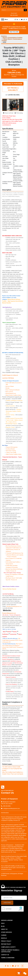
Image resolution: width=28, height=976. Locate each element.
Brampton (19, 409)
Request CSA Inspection (12, 447)
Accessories (13, 634)
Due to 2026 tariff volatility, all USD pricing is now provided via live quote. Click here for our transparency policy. (13, 867)
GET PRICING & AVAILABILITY (13, 89)
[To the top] (22, 966)
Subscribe (7, 902)
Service (15, 631)
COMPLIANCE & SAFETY (8, 947)
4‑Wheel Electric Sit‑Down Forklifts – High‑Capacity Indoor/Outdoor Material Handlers (12, 301)
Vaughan (14, 411)
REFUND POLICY (6, 944)
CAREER (3, 935)
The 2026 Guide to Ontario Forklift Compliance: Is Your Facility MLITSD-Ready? (12, 768)
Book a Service (9, 391)
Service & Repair (10, 386)
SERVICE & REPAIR (7, 920)
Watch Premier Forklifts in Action (13, 395)
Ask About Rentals (10, 449)
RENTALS (4, 938)
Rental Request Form (11, 393)
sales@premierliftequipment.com (14, 606)
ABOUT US (4, 929)
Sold (2, 923)
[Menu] (2, 19)
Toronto (7, 413)
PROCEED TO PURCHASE (13, 84)
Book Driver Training (11, 450)
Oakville (19, 411)
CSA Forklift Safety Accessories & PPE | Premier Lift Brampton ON (12, 640)
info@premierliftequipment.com (11, 808)
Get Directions (5, 812)
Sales (4, 631)
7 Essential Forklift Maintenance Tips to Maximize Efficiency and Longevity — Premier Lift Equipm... (15, 555)
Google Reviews (12, 818)
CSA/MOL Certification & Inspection (14, 400)
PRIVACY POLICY (6, 941)
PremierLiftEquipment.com (9, 613)
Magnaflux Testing (10, 427)
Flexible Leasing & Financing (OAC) (14, 418)
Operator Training (10, 414)
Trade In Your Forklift (11, 452)
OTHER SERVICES (6, 932)
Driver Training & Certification (13, 389)
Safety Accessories (10, 405)
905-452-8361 (14, 15)
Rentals (7, 388)
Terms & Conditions (7, 957)
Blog (3, 926)
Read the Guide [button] (14, 31)
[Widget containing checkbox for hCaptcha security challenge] (12, 909)
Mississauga (9, 411)
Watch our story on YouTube (9, 629)
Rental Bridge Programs (11, 423)
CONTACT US (5, 954)
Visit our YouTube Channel (9, 589)
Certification (5, 634)
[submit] (25, 10)
